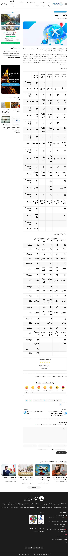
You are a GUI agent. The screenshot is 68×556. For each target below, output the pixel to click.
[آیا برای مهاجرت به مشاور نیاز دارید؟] (8, 470)
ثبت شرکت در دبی (13, 55)
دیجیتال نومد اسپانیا (12, 53)
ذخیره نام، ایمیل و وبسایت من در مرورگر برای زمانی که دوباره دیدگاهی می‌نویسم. (51, 449)
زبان (53, 376)
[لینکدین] (13, 4)
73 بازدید (64, 18)
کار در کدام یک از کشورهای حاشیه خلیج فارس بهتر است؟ (25, 479)
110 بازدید (6, 481)
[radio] (41, 362)
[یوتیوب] (12, 4)
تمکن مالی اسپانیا (16, 51)
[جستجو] (2, 4)
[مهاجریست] (57, 4)
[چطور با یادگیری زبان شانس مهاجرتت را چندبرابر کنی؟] (59, 470)
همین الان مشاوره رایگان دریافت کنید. (10, 84)
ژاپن (48, 376)
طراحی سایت (28, 554)
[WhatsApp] (30, 400)
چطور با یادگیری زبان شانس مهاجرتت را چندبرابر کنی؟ (59, 478)
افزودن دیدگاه (59, 18)
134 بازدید (23, 483)
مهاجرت (37, 376)
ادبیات (59, 376)
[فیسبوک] (13, 1)
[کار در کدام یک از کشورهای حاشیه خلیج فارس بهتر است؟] (25, 470)
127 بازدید (40, 483)
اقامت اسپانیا (9, 51)
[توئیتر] (11, 1)
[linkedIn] (26, 400)
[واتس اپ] (13, 7)
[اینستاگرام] (10, 1)
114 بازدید (57, 481)
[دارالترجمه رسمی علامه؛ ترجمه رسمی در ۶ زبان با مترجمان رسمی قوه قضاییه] (5, 105)
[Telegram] (60, 404)
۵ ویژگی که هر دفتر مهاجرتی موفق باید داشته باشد (43, 479)
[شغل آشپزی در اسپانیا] (15, 105)
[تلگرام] (10, 4)
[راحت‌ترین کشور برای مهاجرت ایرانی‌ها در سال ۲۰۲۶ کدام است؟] (5, 119)
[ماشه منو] (65, 4)
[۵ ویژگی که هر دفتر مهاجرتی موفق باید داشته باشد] (42, 470)
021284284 (36, 531)
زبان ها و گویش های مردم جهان (60, 11)
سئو (24, 554)
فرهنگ (43, 376)
